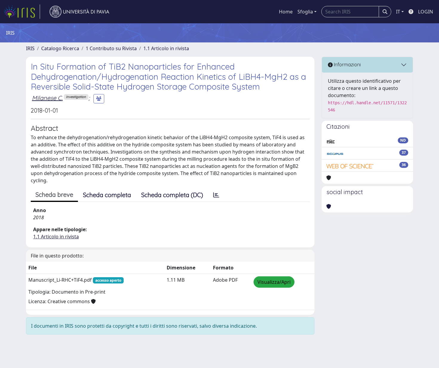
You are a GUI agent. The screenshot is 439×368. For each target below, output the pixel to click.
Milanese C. (47, 98)
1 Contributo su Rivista (111, 48)
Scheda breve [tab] (54, 194)
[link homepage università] (79, 11)
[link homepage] (22, 11)
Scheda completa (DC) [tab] (172, 195)
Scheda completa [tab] (107, 195)
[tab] (216, 195)
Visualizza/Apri (274, 282)
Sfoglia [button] (305, 11)
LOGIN (425, 11)
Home (286, 11)
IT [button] (398, 11)
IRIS (30, 48)
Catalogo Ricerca (60, 48)
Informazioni (347, 65)
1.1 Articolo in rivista (166, 48)
